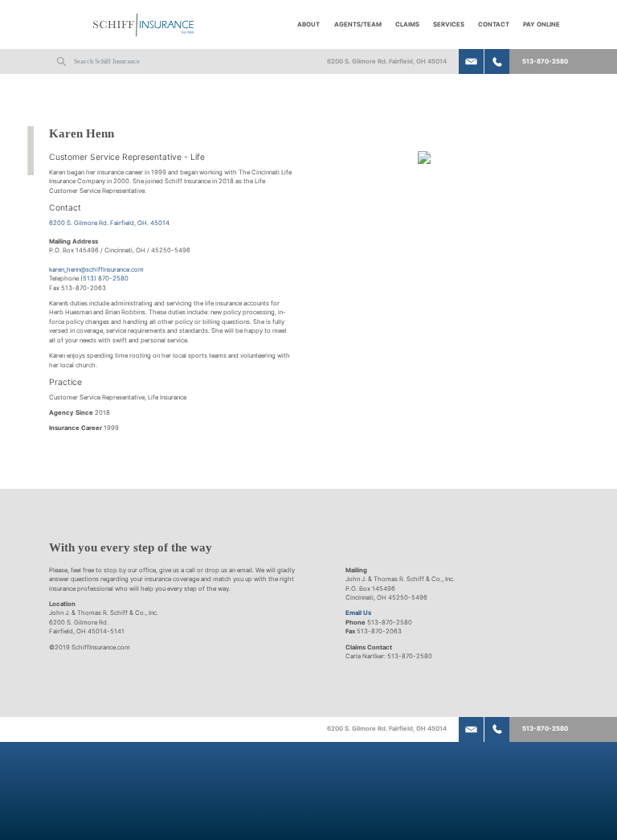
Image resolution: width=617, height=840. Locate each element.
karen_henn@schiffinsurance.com (96, 269)
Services (448, 24)
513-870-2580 (545, 61)
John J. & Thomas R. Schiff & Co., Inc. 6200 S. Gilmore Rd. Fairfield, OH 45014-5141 (103, 622)
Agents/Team (358, 24)
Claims (407, 24)
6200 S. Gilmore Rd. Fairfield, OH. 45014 (109, 223)
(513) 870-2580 (104, 278)
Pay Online (541, 24)
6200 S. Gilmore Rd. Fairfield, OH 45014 (387, 61)
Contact (493, 24)
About (308, 24)
